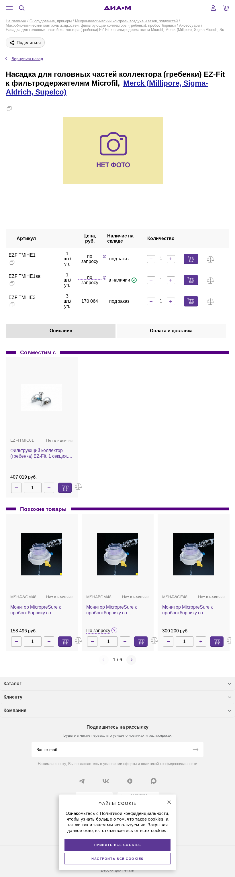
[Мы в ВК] (105, 781)
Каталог (12, 683)
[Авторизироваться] (213, 8)
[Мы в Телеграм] (81, 781)
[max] (153, 781)
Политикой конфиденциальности (134, 813)
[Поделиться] (18, 108)
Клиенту (12, 697)
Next (131, 660)
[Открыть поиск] (21, 8)
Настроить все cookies (117, 858)
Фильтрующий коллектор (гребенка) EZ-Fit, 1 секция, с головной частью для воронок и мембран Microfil (40, 453)
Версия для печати (117, 870)
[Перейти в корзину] (225, 8)
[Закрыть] (169, 802)
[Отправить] (195, 750)
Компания (14, 710)
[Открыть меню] (9, 8)
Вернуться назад (27, 58)
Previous (104, 660)
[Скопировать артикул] (12, 262)
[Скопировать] (9, 108)
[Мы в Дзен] (129, 781)
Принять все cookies (117, 845)
